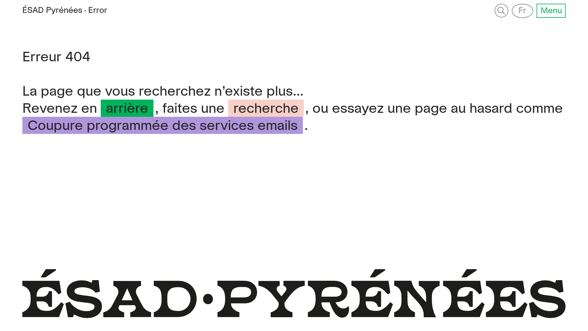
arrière (127, 109)
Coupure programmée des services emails (163, 126)
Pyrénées (52, 10)
